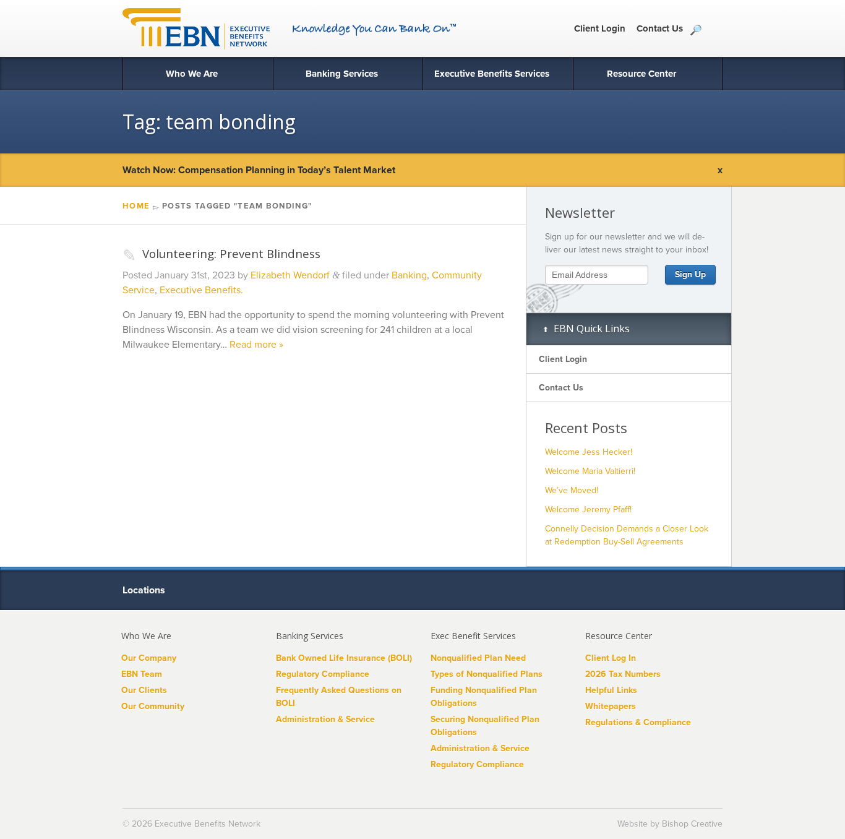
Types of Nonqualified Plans (487, 674)
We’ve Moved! (571, 490)
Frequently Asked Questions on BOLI (338, 696)
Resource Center (641, 73)
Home (136, 206)
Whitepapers (610, 706)
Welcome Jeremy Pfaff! (588, 509)
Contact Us (660, 28)
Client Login (599, 28)
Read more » (256, 344)
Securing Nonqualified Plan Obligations (485, 726)
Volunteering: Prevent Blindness (221, 253)
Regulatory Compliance (322, 674)
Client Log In (610, 658)
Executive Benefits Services (491, 73)
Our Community (152, 706)
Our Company (148, 658)
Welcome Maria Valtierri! (590, 471)
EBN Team (141, 674)
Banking (409, 275)
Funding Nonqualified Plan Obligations (484, 696)
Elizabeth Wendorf (290, 275)
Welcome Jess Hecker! (588, 452)
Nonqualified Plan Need (478, 658)
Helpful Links (611, 690)
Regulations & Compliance (638, 722)
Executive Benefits (200, 290)
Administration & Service (325, 719)
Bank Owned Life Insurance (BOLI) (344, 658)
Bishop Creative (692, 824)
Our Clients (144, 690)
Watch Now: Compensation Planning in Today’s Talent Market (258, 170)
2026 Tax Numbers (623, 674)
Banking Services (342, 73)
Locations (145, 590)
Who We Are (192, 73)
